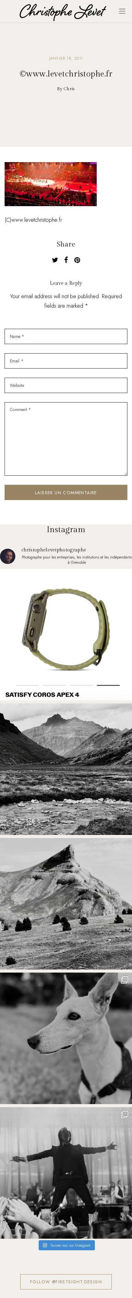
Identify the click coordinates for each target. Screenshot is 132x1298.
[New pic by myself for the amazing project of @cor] (66, 634)
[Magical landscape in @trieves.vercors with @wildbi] (66, 904)
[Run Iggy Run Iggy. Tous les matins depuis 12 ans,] (66, 1038)
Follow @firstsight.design (66, 1282)
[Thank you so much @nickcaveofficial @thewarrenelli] (66, 1173)
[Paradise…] (66, 769)
